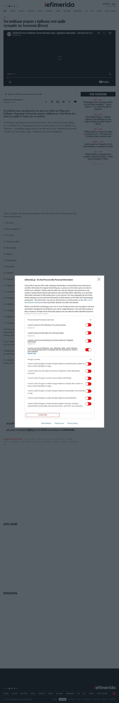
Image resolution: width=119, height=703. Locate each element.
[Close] (100, 280)
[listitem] (59, 320)
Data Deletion (46, 423)
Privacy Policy (73, 423)
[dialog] (59, 351)
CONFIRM (42, 415)
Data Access (59, 423)
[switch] (88, 324)
